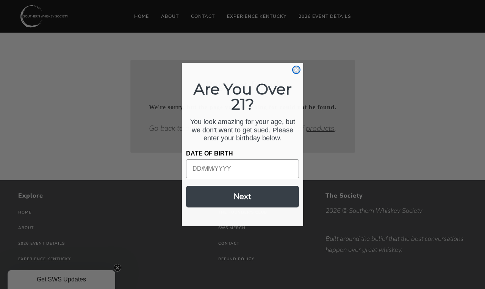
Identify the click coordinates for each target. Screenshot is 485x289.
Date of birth (209, 153)
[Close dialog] (296, 70)
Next (242, 196)
